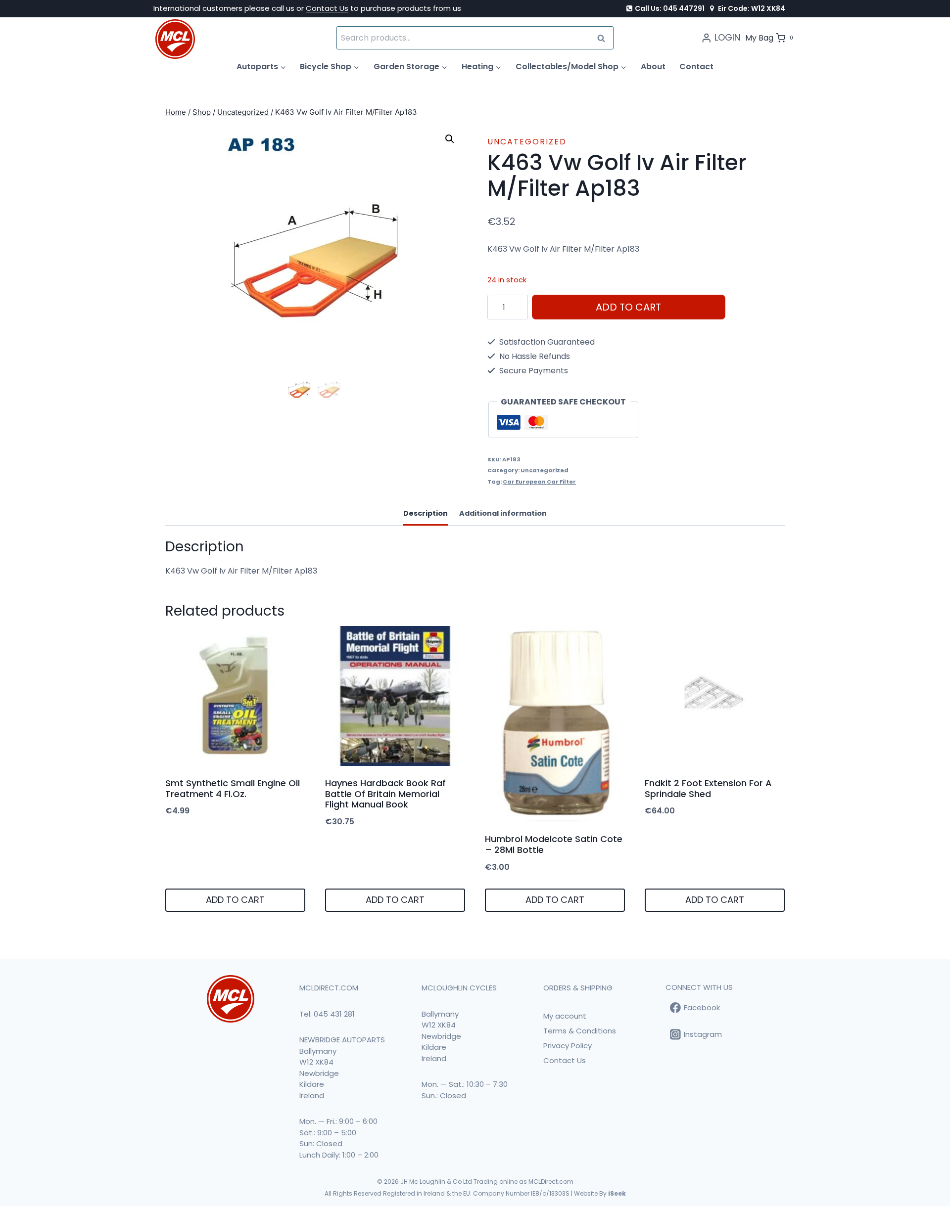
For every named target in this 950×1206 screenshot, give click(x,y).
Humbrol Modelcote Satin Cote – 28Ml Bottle (553, 844)
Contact (696, 66)
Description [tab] (425, 513)
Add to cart (628, 307)
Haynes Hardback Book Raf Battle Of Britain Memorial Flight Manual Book (385, 793)
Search (604, 38)
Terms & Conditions (579, 1031)
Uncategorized (527, 141)
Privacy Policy (567, 1045)
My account (564, 1016)
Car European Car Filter (539, 482)
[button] (450, 139)
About (653, 66)
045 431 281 (334, 1014)
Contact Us (327, 8)
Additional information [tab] (503, 513)
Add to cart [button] (235, 899)
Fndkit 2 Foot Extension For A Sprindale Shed (708, 788)
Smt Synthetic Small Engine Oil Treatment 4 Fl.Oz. (232, 788)
